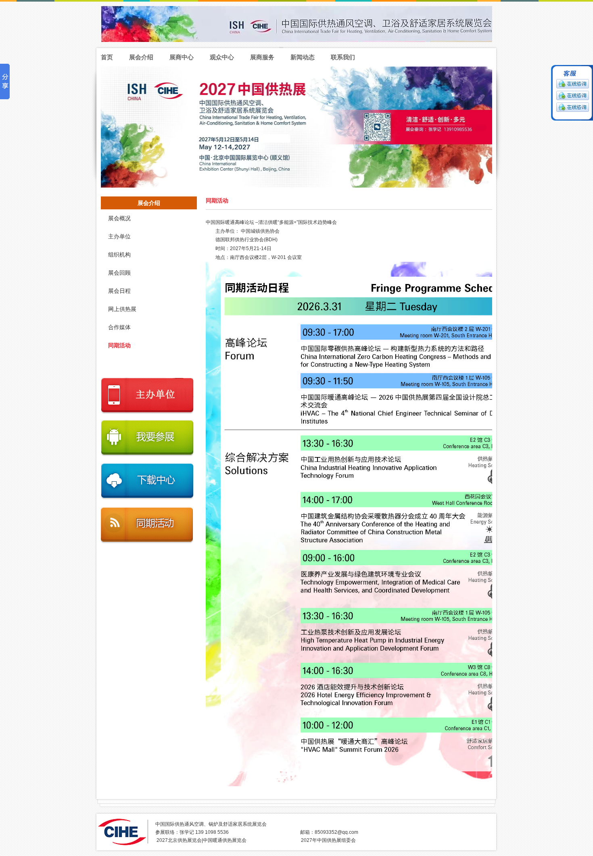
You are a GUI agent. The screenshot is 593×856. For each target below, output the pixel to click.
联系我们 (343, 57)
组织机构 (119, 255)
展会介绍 (141, 57)
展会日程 (119, 291)
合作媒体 (119, 327)
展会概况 (119, 218)
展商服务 (262, 57)
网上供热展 (122, 309)
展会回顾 (119, 273)
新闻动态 (302, 57)
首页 (107, 57)
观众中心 (222, 57)
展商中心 (181, 57)
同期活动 (119, 345)
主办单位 (119, 237)
